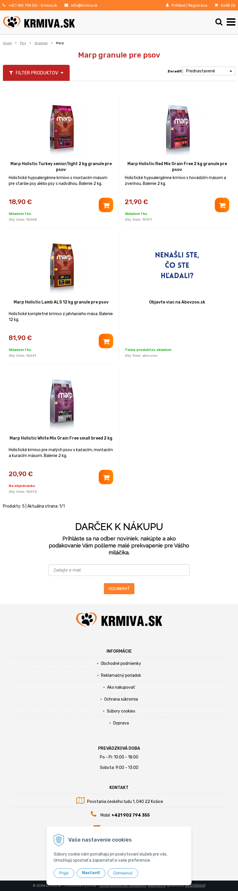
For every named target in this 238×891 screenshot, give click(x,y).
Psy (23, 43)
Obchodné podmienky (121, 663)
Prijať (64, 873)
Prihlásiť (178, 5)
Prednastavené (200, 71)
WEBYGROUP (195, 886)
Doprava (121, 723)
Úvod (7, 43)
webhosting (157, 886)
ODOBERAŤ (119, 588)
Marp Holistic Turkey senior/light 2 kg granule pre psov (61, 166)
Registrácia (197, 5)
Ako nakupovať (121, 687)
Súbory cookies (121, 711)
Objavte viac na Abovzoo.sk (177, 302)
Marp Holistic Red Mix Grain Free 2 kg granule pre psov (177, 166)
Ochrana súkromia (121, 699)
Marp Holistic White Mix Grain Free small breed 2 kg (61, 438)
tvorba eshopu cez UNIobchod (122, 886)
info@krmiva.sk (84, 5)
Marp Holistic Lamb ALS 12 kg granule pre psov (61, 302)
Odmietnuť (123, 873)
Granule (41, 43)
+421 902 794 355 (23, 5)
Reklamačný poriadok (121, 675)
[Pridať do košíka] (106, 205)
